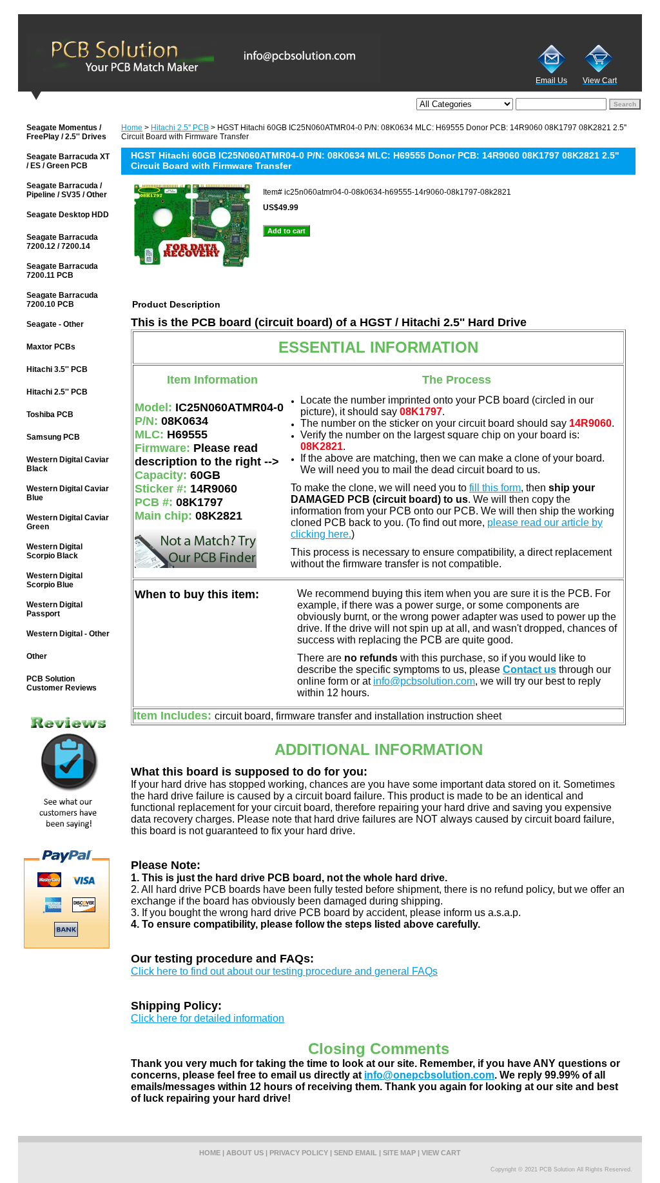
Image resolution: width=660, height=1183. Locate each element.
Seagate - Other (55, 324)
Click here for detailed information (207, 1018)
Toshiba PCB (49, 414)
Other (36, 656)
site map (399, 1153)
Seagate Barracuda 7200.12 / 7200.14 (62, 242)
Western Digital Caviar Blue (67, 493)
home (209, 1153)
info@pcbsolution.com (424, 681)
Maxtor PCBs (50, 346)
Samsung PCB (53, 437)
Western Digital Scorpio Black (54, 551)
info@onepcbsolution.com (429, 1075)
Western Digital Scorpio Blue (54, 580)
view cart (441, 1153)
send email (355, 1153)
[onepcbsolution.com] (179, 57)
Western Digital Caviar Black (67, 464)
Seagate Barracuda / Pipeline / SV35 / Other (66, 190)
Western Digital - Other (68, 633)
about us (245, 1153)
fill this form (495, 487)
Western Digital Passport (54, 609)
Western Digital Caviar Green (67, 522)
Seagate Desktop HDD (67, 214)
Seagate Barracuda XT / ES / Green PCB (68, 161)
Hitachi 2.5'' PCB (180, 127)
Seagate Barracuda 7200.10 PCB (62, 300)
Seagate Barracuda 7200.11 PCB (62, 271)
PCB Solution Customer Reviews (61, 683)
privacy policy (298, 1153)
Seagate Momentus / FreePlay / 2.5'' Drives (66, 132)
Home (131, 127)
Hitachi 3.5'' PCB (57, 369)
